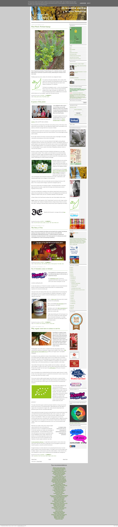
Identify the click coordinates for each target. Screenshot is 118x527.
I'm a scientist (36, 323)
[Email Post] (52, 95)
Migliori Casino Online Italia (59, 467)
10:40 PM (42, 454)
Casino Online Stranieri (59, 513)
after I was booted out (62, 308)
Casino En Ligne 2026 (59, 502)
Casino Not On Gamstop (59, 474)
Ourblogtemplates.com (21, 525)
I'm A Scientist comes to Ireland (41, 269)
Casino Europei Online (59, 470)
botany (35, 96)
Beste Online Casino (59, 488)
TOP (117, 525)
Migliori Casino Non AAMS (59, 512)
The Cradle (59, 263)
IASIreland (43, 323)
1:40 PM (42, 262)
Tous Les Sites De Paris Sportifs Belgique (59, 495)
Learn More (83, 3)
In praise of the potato (38, 102)
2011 (71, 305)
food (35, 222)
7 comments (48, 454)
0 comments (48, 95)
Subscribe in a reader (73, 107)
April (72, 298)
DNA (43, 263)
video (63, 263)
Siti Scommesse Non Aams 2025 (59, 471)
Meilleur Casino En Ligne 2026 (59, 501)
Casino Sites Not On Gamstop (74, 57)
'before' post (53, 299)
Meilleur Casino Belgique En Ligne (59, 496)
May (72, 296)
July (72, 293)
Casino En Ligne (59, 518)
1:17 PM (42, 322)
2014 (71, 272)
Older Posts (65, 459)
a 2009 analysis (52, 367)
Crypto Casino (59, 494)
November (73, 278)
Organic (49, 455)
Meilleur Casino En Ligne (59, 477)
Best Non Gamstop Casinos (59, 484)
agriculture (36, 455)
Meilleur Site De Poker (59, 499)
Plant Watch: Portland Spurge (41, 26)
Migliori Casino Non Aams (59, 472)
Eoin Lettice (76, 232)
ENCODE (45, 263)
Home (50, 459)
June (72, 295)
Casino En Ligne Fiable (59, 508)
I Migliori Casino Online (59, 506)
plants (48, 96)
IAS (40, 323)
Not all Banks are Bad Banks (74, 77)
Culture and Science (37, 263)
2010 (71, 307)
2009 (71, 308)
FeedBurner (80, 114)
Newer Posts (34, 459)
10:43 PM (42, 95)
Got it (88, 3)
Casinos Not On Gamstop (73, 52)
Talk (50, 222)
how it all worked (60, 303)
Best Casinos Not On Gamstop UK (59, 481)
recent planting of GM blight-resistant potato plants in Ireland (60, 171)
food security (42, 455)
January (72, 303)
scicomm (47, 222)
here (64, 212)
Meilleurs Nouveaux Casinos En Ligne (59, 503)
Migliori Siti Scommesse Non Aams (59, 514)
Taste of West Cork (55, 222)
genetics (49, 263)
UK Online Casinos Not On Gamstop (75, 55)
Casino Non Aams (59, 483)
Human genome (54, 263)
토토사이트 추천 (59, 510)
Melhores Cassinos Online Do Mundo (59, 485)
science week (51, 323)
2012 (71, 275)
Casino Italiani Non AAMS (59, 515)
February (72, 301)
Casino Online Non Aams (59, 497)
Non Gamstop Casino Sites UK (59, 476)
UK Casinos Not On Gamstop (59, 473)
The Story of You (37, 227)
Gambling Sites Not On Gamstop (59, 480)
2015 (71, 270)
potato (44, 222)
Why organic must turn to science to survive (45, 328)
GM (36, 222)
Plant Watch (44, 96)
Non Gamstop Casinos (73, 54)
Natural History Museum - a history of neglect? (77, 63)
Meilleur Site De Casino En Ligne (59, 507)
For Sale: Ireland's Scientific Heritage (79, 79)
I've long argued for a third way (37, 442)
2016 (71, 269)
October (72, 280)
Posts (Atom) (39, 461)
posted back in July (54, 278)
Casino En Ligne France (59, 498)
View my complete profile (73, 244)
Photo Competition (72, 49)
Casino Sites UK (59, 475)
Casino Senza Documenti (59, 505)
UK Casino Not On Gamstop (59, 487)
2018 (71, 267)
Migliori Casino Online (59, 516)
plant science (39, 96)
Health (46, 455)
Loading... (71, 427)
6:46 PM (42, 221)
